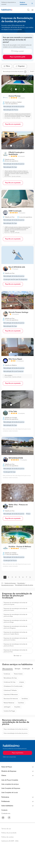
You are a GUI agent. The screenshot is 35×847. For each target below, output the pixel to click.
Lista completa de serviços (10, 784)
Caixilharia (21, 702)
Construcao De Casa (9, 682)
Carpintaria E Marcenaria (11, 694)
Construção (26, 669)
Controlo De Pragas (9, 711)
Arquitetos (17, 707)
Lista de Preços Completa (9, 780)
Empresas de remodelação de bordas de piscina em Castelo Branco (15, 633)
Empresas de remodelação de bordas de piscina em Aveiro (15, 609)
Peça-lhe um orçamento (13, 124)
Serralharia (25, 698)
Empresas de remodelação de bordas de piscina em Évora (15, 645)
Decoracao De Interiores (11, 698)
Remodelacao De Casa (10, 678)
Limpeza (21, 682)
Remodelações (21, 583)
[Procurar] (28, 10)
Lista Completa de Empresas (10, 788)
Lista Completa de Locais (9, 792)
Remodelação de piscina (7, 585)
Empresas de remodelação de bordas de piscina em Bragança (15, 627)
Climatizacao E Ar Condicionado (13, 686)
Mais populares (8, 669)
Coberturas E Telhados (10, 690)
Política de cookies (7, 837)
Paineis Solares (18, 674)
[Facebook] (9, 818)
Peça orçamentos (17, 753)
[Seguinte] (24, 89)
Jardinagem (7, 707)
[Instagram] (3, 818)
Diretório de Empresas (10, 583)
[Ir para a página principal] (6, 10)
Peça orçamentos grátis (17, 57)
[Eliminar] (25, 72)
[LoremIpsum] (33, 10)
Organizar (21, 66)
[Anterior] (11, 89)
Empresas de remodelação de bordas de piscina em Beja (15, 615)
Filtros (8, 66)
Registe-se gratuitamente (23, 3)
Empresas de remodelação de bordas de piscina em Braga (15, 621)
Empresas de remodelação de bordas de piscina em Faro (15, 650)
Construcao (7, 674)
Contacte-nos (5, 813)
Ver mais (16, 655)
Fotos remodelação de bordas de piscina (15, 733)
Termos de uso (6, 829)
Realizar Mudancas (9, 702)
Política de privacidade (8, 833)
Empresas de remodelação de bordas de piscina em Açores (15, 603)
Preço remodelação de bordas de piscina (15, 729)
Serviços (17, 669)
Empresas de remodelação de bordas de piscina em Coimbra (15, 639)
